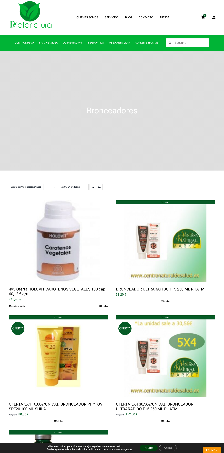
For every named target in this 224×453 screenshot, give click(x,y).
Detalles (104, 306)
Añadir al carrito (18, 306)
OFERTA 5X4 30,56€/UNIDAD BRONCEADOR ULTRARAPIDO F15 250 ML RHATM (154, 406)
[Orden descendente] (54, 187)
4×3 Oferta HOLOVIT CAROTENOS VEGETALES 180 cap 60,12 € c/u (57, 291)
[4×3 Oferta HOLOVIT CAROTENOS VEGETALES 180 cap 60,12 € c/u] (58, 241)
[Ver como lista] (99, 187)
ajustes (128, 449)
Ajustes (168, 447)
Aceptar (149, 447)
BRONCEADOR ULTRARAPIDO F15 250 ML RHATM (160, 289)
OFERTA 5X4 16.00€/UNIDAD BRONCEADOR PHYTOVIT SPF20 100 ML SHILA (57, 406)
